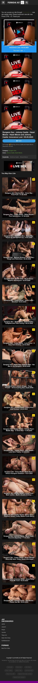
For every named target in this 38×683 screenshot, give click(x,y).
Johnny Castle (10, 153)
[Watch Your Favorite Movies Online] (14, 2)
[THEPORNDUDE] (3, 40)
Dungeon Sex (12, 150)
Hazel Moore (18, 153)
